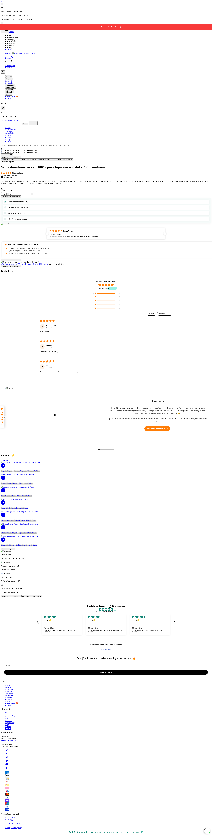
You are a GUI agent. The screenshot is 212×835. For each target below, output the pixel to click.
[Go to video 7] (111, 449)
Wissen (25, 124)
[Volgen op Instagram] (6, 755)
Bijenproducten (12, 38)
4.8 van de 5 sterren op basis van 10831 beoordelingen (110, 832)
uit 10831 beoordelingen (104, 611)
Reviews (8, 727)
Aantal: (3, 194)
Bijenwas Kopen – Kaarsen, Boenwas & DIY (24, 251)
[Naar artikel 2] (55, 159)
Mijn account (9, 723)
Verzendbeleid (10, 822)
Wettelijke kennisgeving (13, 828)
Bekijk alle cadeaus (106, 649)
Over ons (8, 713)
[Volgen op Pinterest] (6, 762)
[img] (106, 609)
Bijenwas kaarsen (13, 145)
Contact (8, 50)
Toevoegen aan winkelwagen (11, 196)
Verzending (9, 715)
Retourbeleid (9, 719)
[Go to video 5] (107, 449)
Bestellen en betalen (12, 717)
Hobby (9, 48)
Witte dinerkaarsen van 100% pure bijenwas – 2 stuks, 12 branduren (24, 264)
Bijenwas (10, 44)
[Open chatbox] (207, 830)
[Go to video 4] (105, 449)
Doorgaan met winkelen (9, 120)
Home (3, 145)
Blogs (7, 725)
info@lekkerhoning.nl (8, 740)
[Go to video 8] (113, 449)
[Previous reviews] (47, 233)
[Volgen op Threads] (6, 758)
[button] (6, 173)
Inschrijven (106, 672)
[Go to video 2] (101, 449)
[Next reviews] (164, 233)
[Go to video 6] (109, 449)
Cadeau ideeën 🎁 (11, 703)
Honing (9, 36)
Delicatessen (11, 42)
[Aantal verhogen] (32, 194)
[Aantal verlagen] (7, 194)
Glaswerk (10, 46)
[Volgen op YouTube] (6, 765)
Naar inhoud (5, 2)
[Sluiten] (3, 72)
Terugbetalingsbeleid (12, 824)
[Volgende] (2, 23)
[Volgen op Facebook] (6, 751)
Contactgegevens (11, 820)
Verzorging (11, 40)
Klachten (8, 721)
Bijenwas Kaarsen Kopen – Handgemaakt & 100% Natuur (28, 248)
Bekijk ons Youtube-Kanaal (157, 428)
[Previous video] (4, 417)
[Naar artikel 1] (19, 159)
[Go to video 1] (99, 449)
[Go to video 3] (103, 449)
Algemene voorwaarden (13, 826)
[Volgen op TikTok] (6, 768)
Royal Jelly (9, 689)
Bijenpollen (9, 691)
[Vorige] (2, 4)
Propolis (8, 687)
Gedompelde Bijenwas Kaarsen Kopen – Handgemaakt (27, 253)
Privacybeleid (10, 818)
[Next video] (207, 417)
